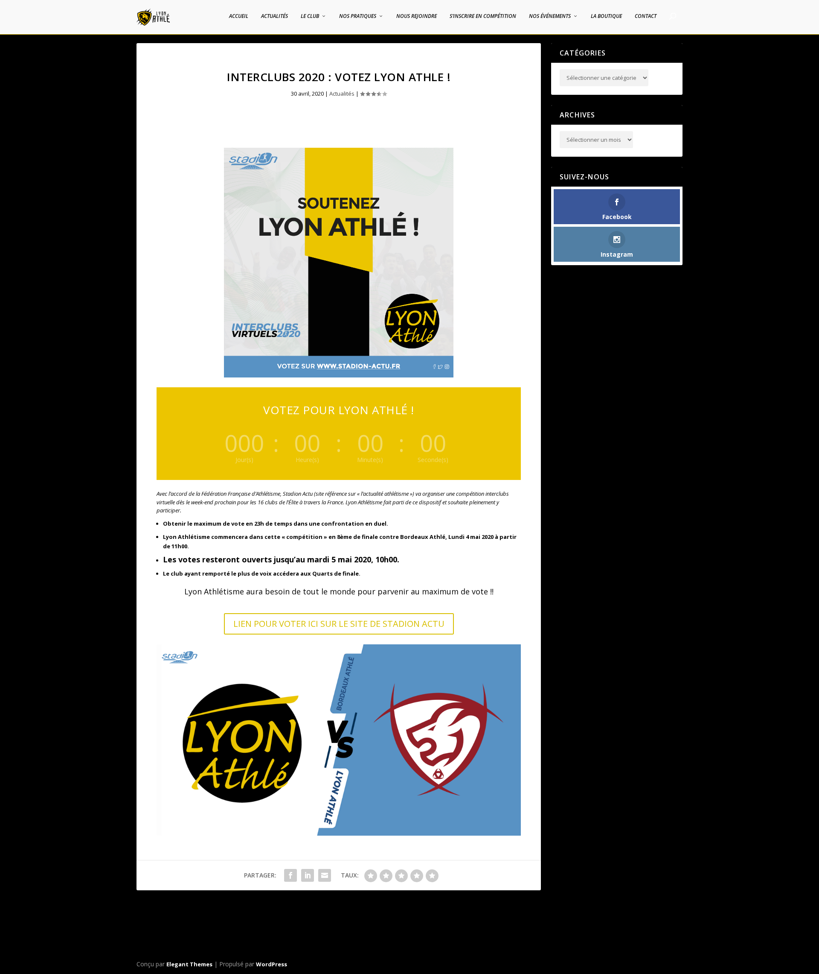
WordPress (271, 964)
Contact (645, 16)
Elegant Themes (189, 964)
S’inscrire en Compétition (483, 16)
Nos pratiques (357, 16)
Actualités (274, 16)
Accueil (238, 16)
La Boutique (606, 16)
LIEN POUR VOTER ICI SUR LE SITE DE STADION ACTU (338, 623)
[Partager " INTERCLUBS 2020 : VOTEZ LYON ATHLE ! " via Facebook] (290, 875)
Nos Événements (550, 16)
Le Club (310, 16)
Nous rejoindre (416, 16)
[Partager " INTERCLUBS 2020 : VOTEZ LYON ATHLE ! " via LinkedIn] (307, 875)
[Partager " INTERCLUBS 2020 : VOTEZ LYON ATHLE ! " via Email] (324, 875)
